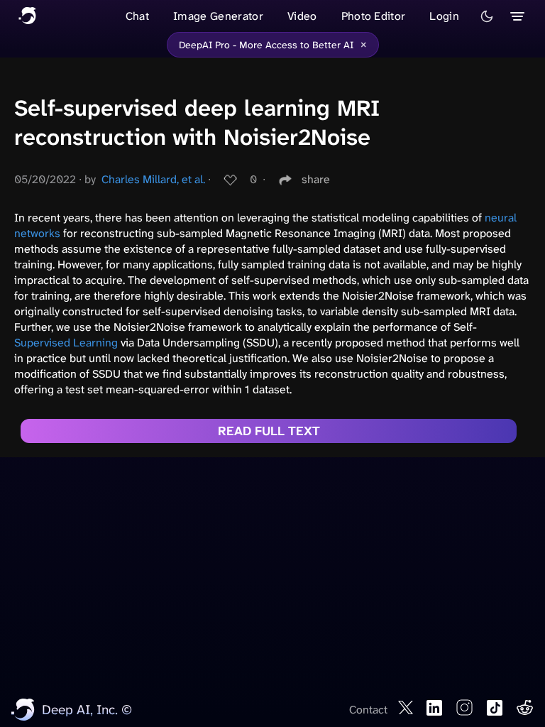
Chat (137, 16)
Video (302, 16)
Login (444, 16)
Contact (368, 709)
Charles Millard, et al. (153, 179)
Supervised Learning (66, 342)
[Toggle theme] (486, 16)
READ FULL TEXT (269, 430)
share (316, 179)
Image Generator (218, 16)
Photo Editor (373, 16)
